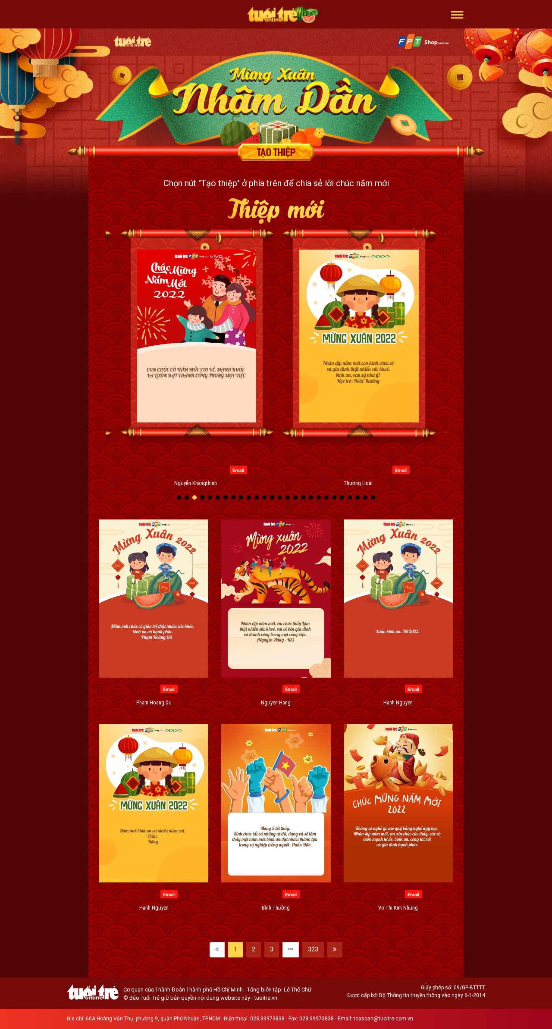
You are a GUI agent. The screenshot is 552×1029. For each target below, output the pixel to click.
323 (313, 949)
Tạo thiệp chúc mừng (276, 152)
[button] (457, 14)
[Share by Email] (155, 469)
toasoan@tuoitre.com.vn (383, 1019)
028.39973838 (267, 1019)
